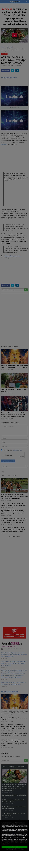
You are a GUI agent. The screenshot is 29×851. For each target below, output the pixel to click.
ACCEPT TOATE (14, 847)
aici (13, 832)
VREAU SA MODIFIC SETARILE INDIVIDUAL (14, 848)
